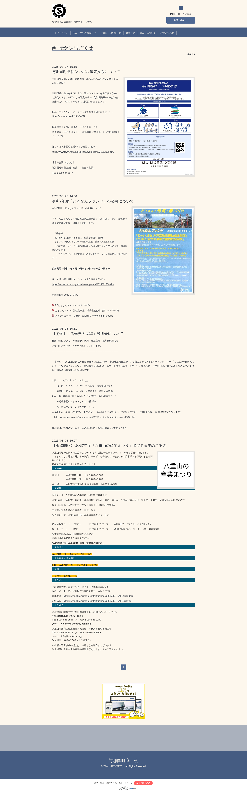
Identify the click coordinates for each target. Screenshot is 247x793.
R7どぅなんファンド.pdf (67, 305)
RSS (192, 54)
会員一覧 (130, 33)
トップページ (61, 33)
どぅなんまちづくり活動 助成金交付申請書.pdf (79, 316)
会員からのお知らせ (110, 33)
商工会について (148, 33)
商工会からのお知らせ (84, 33)
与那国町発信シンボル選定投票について (86, 72)
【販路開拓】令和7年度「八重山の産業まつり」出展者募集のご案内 (109, 445)
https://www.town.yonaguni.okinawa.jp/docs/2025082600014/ (83, 152)
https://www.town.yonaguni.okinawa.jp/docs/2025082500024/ (83, 284)
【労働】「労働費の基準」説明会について (87, 333)
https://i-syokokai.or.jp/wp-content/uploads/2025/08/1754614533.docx (98, 596)
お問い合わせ (181, 20)
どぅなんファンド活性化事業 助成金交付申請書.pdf (82, 310)
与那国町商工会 (123, 760)
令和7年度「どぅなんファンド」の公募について (93, 201)
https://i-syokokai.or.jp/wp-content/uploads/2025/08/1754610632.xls (97, 601)
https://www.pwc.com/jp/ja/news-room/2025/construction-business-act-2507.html (94, 417)
